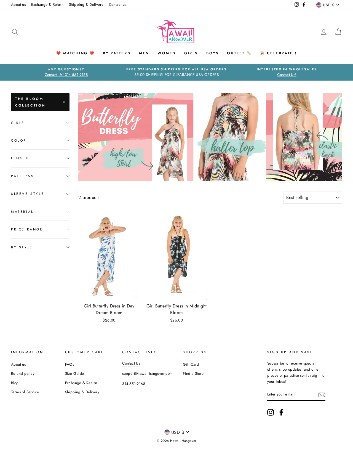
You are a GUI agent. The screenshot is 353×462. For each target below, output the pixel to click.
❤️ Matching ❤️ (75, 53)
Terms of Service (25, 392)
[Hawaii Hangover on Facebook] (281, 412)
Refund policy (22, 373)
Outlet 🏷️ (239, 53)
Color (18, 140)
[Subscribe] (321, 394)
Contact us (117, 4)
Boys (212, 53)
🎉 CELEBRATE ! (278, 53)
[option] (66, 72)
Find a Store (193, 373)
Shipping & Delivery (86, 4)
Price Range (27, 229)
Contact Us (131, 363)
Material (22, 211)
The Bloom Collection (30, 102)
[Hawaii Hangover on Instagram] (270, 412)
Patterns (22, 176)
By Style (22, 247)
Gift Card (191, 364)
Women (166, 53)
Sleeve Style (27, 193)
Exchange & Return (47, 4)
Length (20, 158)
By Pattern (117, 53)
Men (144, 53)
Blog (15, 383)
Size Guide (74, 373)
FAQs (69, 364)
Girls (191, 53)
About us (18, 4)
